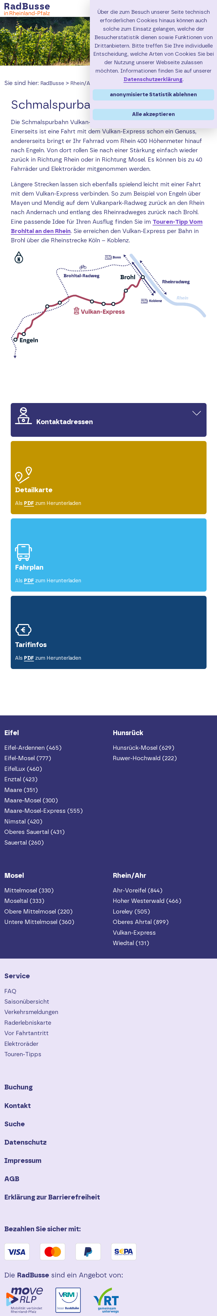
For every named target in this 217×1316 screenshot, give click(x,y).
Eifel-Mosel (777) (27, 758)
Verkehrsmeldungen (31, 1012)
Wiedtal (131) (131, 943)
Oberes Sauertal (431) (34, 832)
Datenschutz (25, 1142)
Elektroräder (21, 1044)
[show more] (196, 412)
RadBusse (52, 83)
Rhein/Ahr (82, 83)
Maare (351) (21, 790)
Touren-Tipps (22, 1054)
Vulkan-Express (134, 933)
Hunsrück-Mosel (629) (143, 748)
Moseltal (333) (24, 901)
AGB (11, 1179)
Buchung (18, 1087)
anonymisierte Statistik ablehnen (153, 94)
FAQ (10, 991)
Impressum (23, 1161)
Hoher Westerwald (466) (147, 901)
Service (17, 976)
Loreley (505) (131, 912)
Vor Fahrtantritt (26, 1033)
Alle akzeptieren (153, 114)
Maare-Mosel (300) (31, 801)
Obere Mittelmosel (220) (38, 912)
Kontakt (17, 1106)
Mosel (14, 875)
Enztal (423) (21, 779)
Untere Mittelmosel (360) (39, 922)
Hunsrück (128, 733)
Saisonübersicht (26, 1002)
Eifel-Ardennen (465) (33, 748)
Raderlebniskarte (27, 1023)
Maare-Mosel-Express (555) (43, 811)
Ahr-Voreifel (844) (137, 891)
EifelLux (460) (23, 769)
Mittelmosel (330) (29, 891)
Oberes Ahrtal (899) (141, 922)
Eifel (11, 733)
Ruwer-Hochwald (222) (145, 758)
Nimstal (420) (23, 822)
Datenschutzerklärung (153, 79)
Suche (14, 1124)
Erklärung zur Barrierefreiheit (52, 1197)
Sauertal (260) (24, 843)
